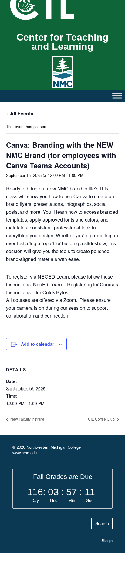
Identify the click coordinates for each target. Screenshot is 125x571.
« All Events (19, 113)
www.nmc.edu (24, 453)
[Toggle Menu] (117, 95)
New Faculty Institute (26, 418)
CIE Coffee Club (102, 418)
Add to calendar (37, 344)
